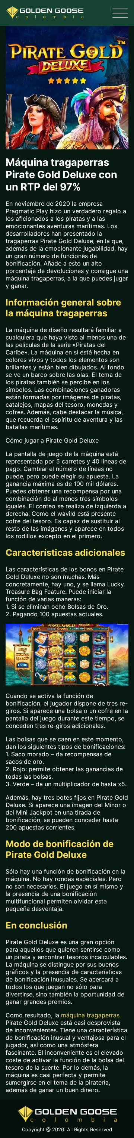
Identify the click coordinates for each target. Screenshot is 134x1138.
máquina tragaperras (90, 1015)
